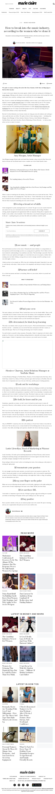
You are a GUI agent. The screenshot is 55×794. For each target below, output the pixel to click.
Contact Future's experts (28, 776)
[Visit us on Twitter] (14, 785)
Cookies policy (48, 778)
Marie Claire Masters (25, 12)
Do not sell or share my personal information (31, 780)
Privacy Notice (41, 234)
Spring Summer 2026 (37, 12)
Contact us (42, 776)
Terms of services (20, 234)
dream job (40, 97)
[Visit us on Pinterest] (27, 785)
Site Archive (13, 776)
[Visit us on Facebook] (23, 785)
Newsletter (50, 83)
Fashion (11, 8)
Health (24, 8)
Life (30, 8)
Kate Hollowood (21, 42)
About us (12, 780)
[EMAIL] (22, 511)
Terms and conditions (9, 778)
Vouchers (43, 8)
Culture (35, 8)
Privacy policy (36, 778)
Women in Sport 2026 (14, 12)
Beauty (18, 8)
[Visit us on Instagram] (19, 785)
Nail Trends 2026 (48, 12)
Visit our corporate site (47, 788)
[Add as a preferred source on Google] (41, 784)
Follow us (43, 83)
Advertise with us (23, 778)
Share (6, 83)
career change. (6, 95)
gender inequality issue (18, 102)
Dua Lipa (46, 87)
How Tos (40, 42)
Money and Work (29, 22)
